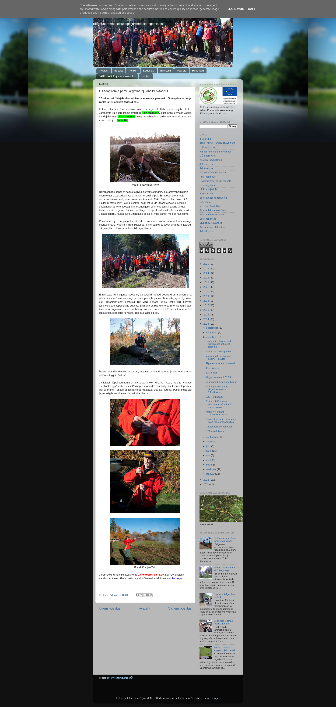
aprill (209, 460)
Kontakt (146, 76)
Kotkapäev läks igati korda (219, 351)
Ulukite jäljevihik (208, 189)
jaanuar (210, 474)
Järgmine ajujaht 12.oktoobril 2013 (216, 413)
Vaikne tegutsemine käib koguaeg (225, 569)
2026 (206, 264)
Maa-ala (181, 70)
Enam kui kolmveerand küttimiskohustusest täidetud (218, 344)
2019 (206, 296)
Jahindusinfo (207, 231)
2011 (206, 484)
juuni (209, 451)
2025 (206, 268)
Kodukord (148, 70)
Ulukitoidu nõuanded (211, 223)
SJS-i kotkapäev (214, 397)
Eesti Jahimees (208, 218)
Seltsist (118, 70)
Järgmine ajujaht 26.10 (218, 377)
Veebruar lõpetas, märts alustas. (223, 622)
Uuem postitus (110, 608)
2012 (206, 479)
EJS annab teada (215, 431)
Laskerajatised (208, 185)
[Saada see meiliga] (137, 595)
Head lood (198, 70)
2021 (206, 287)
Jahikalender (207, 168)
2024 (206, 273)
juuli (208, 446)
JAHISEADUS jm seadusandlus (117, 76)
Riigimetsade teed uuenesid (220, 363)
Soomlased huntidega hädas (221, 382)
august (210, 441)
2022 (206, 282)
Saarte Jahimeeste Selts (213, 210)
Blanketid (165, 70)
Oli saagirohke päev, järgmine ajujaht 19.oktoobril (216, 389)
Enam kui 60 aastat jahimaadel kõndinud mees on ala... (218, 404)
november (212, 332)
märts (209, 464)
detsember (212, 328)
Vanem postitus (180, 608)
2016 (206, 310)
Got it (252, 9)
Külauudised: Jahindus (212, 227)
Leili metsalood (208, 147)
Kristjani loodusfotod (211, 160)
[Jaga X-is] (144, 595)
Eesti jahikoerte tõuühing (213, 197)
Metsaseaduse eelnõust (218, 426)
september (212, 437)
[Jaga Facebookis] (147, 595)
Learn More (236, 9)
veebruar (211, 469)
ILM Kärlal (205, 139)
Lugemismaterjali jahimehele (215, 181)
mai (208, 455)
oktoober (211, 337)
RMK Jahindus (208, 176)
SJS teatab (211, 372)
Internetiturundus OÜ (120, 678)
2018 (206, 301)
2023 (206, 277)
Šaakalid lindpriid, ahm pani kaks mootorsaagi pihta (220, 420)
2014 (206, 319)
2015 (206, 314)
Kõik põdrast (212, 368)
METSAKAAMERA (210, 206)
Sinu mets (205, 202)
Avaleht (104, 70)
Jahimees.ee (207, 164)
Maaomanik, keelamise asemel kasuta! (218, 357)
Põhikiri (133, 70)
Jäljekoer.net (207, 193)
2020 (206, 291)
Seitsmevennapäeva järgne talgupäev (225, 539)
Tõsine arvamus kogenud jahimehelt (225, 649)
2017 (206, 305)
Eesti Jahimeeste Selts (212, 214)
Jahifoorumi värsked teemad (215, 151)
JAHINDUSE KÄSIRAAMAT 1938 (218, 143)
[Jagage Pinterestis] (151, 595)
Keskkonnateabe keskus (213, 172)
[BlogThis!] (141, 595)
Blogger (215, 698)
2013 (206, 323)
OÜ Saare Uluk (208, 155)
